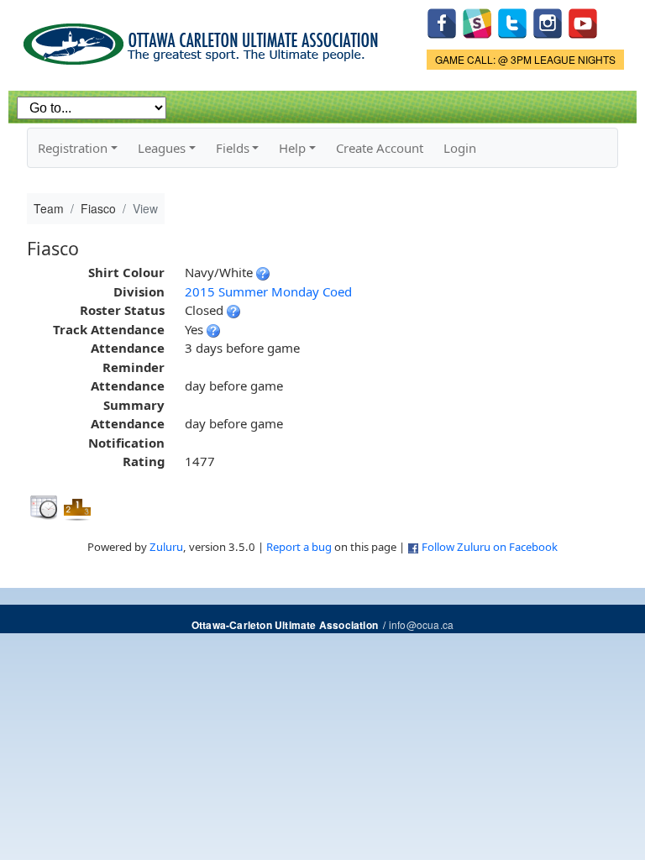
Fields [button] (232, 147)
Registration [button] (73, 147)
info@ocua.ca (421, 624)
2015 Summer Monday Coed (268, 291)
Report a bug (299, 546)
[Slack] (477, 21)
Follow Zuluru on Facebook (490, 546)
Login (459, 147)
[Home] (203, 38)
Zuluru (166, 546)
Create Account (379, 147)
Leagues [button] (162, 147)
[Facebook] (442, 21)
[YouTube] (583, 21)
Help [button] (292, 147)
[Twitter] (512, 21)
